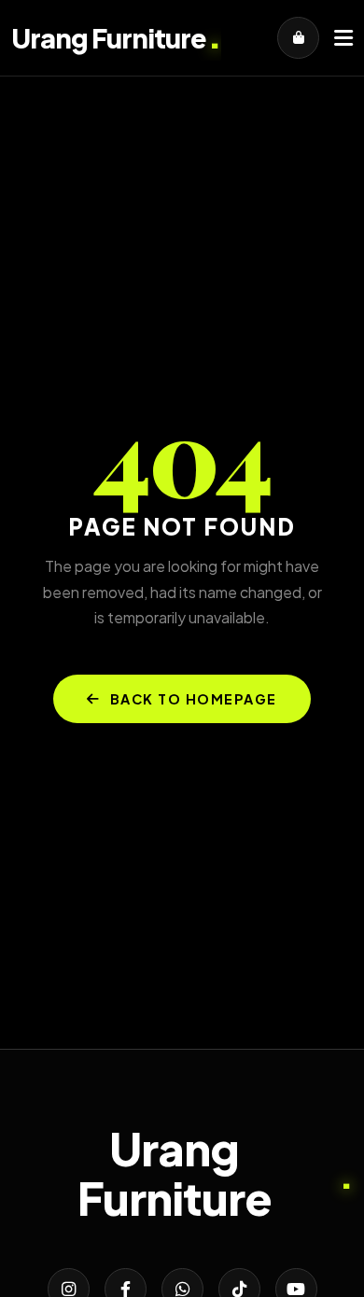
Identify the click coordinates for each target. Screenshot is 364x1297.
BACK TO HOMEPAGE (193, 698)
